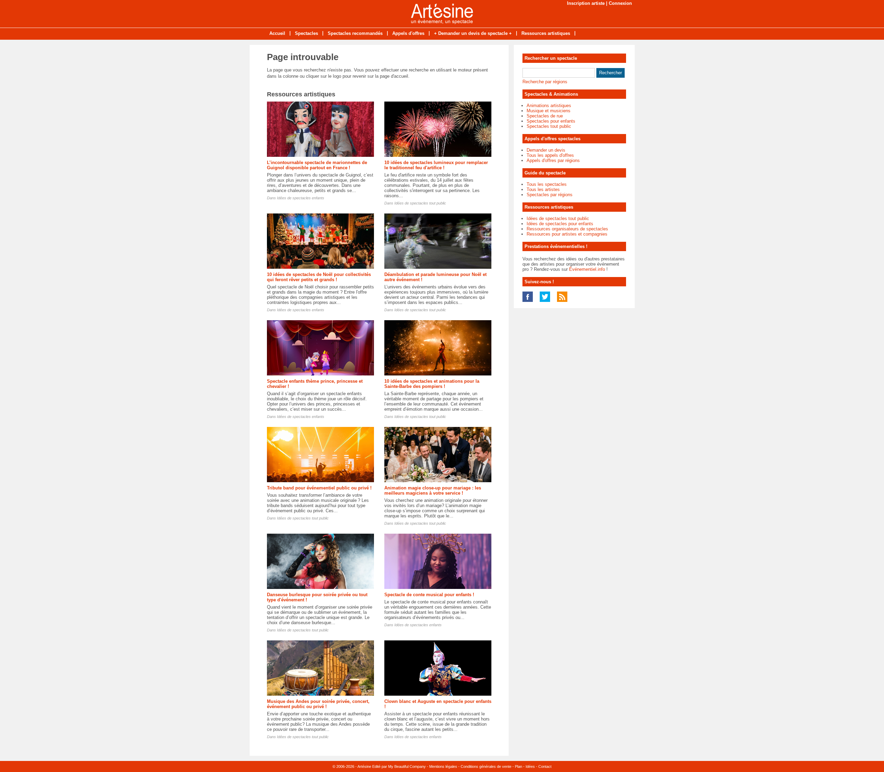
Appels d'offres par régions (553, 160)
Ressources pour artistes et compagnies (567, 234)
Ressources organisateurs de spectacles (567, 228)
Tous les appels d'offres (550, 155)
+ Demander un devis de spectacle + (473, 33)
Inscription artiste (586, 3)
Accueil (277, 33)
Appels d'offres (408, 33)
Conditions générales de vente (486, 766)
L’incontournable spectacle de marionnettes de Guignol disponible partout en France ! (317, 165)
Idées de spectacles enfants (300, 198)
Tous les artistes (543, 189)
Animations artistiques (549, 105)
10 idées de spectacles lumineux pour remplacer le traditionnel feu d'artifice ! (436, 165)
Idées (530, 766)
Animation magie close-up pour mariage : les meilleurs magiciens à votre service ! (432, 490)
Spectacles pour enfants (551, 121)
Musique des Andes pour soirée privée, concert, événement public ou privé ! (318, 704)
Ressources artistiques (545, 33)
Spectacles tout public (549, 126)
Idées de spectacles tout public (420, 203)
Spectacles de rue (545, 115)
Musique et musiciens (548, 110)
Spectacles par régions (550, 194)
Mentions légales (443, 766)
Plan (518, 766)
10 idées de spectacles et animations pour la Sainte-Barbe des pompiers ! (431, 384)
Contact (544, 766)
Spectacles (306, 33)
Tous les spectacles (547, 184)
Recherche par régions (544, 81)
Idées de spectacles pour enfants (560, 223)
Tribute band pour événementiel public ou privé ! (319, 487)
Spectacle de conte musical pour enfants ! (429, 594)
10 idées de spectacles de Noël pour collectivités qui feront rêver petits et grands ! (319, 277)
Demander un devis (546, 150)
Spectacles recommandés (355, 33)
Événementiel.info (587, 269)
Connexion (620, 3)
